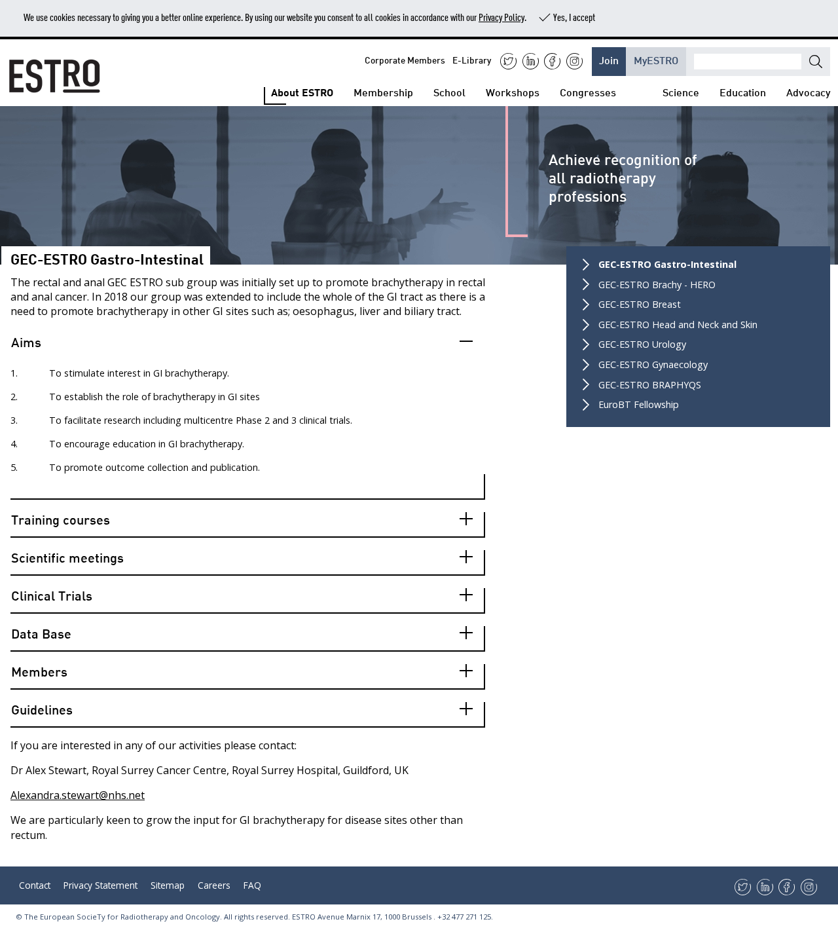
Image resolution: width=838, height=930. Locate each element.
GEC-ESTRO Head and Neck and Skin (677, 324)
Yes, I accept (574, 17)
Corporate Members (405, 59)
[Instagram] (574, 61)
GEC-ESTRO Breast (639, 304)
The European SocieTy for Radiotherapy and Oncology (122, 916)
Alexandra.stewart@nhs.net (77, 795)
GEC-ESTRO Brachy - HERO (657, 284)
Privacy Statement (100, 885)
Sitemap (168, 885)
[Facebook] (552, 61)
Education (743, 91)
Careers (214, 885)
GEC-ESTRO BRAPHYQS (649, 385)
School (449, 91)
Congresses (588, 91)
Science (681, 91)
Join (609, 59)
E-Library (471, 59)
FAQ (252, 885)
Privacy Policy (501, 17)
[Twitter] (508, 61)
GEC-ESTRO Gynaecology (653, 364)
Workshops (512, 91)
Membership (383, 91)
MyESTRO (656, 59)
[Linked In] (530, 61)
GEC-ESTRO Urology (642, 344)
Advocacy (808, 91)
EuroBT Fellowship (638, 404)
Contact (34, 885)
